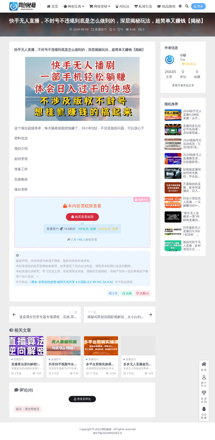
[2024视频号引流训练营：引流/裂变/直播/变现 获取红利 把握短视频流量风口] (173, 144)
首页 (54, 6)
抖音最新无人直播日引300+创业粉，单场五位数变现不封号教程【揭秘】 (192, 236)
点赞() (144, 293)
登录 (200, 6)
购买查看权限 (84, 217)
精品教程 (169, 6)
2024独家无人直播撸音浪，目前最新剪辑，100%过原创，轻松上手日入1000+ (192, 163)
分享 (115, 293)
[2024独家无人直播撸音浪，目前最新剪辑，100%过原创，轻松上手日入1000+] (173, 158)
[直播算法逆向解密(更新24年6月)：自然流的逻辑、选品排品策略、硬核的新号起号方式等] (26, 345)
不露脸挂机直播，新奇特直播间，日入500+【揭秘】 (192, 189)
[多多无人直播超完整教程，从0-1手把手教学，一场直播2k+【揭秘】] (138, 345)
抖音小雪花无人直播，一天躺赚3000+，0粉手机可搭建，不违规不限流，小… (192, 207)
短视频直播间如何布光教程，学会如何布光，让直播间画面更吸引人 (192, 178)
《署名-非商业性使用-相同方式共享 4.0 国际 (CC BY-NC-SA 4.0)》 (72, 282)
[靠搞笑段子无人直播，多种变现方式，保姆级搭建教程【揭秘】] (173, 245)
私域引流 (145, 6)
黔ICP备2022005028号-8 (107, 433)
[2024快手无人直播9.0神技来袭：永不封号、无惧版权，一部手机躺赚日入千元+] (173, 114)
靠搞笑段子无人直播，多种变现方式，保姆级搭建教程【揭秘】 (192, 249)
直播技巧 (101, 29)
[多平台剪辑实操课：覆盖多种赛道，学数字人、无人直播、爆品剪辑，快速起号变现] (101, 345)
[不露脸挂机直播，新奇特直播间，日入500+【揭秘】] (173, 187)
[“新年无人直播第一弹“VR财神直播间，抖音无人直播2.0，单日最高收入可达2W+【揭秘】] (173, 217)
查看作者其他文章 (183, 85)
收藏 (129, 293)
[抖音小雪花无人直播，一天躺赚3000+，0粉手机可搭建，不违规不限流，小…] (173, 202)
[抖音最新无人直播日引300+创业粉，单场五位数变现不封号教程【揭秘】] (173, 231)
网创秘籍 (106, 429)
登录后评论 (84, 399)
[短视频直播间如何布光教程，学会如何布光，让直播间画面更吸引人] (173, 173)
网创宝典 (74, 6)
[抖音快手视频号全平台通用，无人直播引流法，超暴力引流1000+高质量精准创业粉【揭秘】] (64, 345)
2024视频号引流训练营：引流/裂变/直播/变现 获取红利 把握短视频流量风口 (192, 149)
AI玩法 (124, 6)
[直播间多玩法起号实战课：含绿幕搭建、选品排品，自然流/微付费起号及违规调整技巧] (173, 129)
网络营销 (100, 6)
